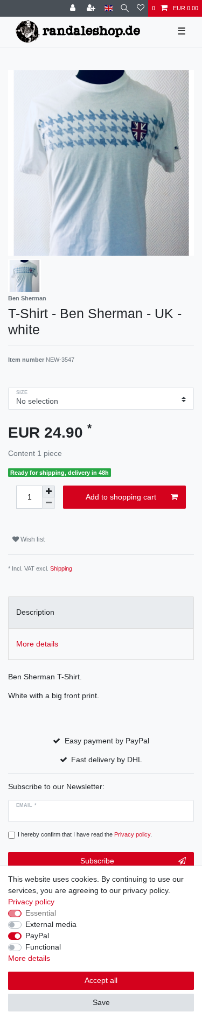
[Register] (92, 8)
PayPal (37, 935)
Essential (40, 913)
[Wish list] (140, 8)
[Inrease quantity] (48, 491)
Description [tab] (35, 612)
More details (29, 958)
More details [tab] (37, 643)
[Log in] (73, 8)
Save (101, 1002)
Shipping (61, 568)
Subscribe (97, 860)
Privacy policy (31, 901)
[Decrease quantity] (48, 503)
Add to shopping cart (121, 497)
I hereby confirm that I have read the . (85, 834)
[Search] (124, 8)
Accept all (101, 980)
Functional (43, 947)
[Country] (108, 8)
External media (50, 924)
